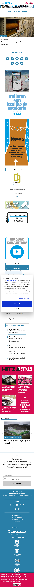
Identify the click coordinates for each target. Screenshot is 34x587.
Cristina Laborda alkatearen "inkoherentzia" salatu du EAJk (17, 331)
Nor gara (25, 411)
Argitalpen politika (17, 515)
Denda (24, 407)
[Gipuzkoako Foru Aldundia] (17, 534)
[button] (19, 319)
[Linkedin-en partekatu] (17, 63)
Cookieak (17, 522)
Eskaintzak (25, 405)
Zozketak (25, 403)
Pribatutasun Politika (9, 480)
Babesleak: (17, 528)
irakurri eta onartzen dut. (16, 480)
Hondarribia (4, 39)
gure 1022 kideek (11, 280)
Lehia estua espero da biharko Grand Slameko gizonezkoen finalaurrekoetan (16, 339)
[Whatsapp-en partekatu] (12, 63)
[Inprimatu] (21, 63)
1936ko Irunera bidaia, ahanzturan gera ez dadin (17, 352)
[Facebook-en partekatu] (7, 58)
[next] (27, 268)
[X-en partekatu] (12, 58)
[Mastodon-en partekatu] (17, 58)
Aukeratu (16, 308)
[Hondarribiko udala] (17, 553)
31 (21, 272)
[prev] (7, 268)
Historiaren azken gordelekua (13, 42)
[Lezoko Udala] (17, 562)
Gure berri (25, 401)
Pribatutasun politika (17, 519)
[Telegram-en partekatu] (26, 58)
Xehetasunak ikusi (24, 298)
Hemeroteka (25, 409)
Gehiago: (9, 319)
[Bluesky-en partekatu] (21, 58)
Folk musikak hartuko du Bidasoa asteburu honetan (17, 346)
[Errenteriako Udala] (17, 543)
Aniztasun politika (17, 517)
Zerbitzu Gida (17, 169)
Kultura (3, 36)
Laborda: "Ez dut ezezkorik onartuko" (17, 358)
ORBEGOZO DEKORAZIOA (17, 189)
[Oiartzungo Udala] (17, 571)
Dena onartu (17, 303)
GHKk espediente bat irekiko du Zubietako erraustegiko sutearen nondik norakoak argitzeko (17, 441)
